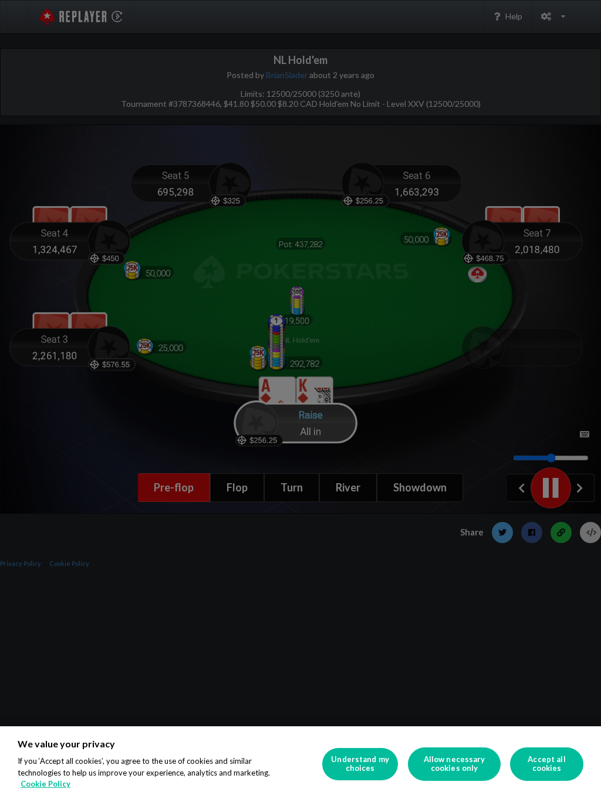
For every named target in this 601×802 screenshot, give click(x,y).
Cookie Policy (45, 783)
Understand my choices (360, 763)
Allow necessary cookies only (454, 763)
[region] (300, 764)
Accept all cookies (546, 763)
